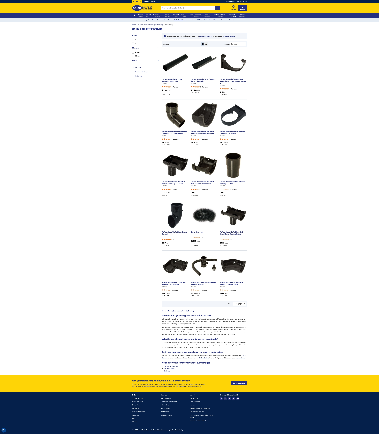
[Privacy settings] (3, 430)
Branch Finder (136, 405)
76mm (137, 56)
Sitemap (134, 422)
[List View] (206, 44)
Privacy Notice (170, 430)
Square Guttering (169, 369)
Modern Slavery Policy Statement (200, 408)
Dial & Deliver (165, 411)
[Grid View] (202, 44)
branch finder (240, 358)
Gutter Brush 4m (197, 232)
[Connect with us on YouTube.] (237, 398)
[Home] (134, 15)
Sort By (227, 44)
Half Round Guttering (171, 366)
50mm (137, 53)
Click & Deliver (165, 408)
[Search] (217, 8)
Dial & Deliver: (152, 20)
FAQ (133, 418)
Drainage (167, 371)
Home (134, 24)
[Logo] (142, 8)
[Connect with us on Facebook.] (221, 398)
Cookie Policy (179, 430)
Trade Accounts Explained (169, 401)
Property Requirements (197, 411)
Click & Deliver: (204, 20)
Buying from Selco (137, 401)
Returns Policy (136, 408)
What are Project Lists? (138, 411)
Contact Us (135, 415)
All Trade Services (166, 415)
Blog (153, 1)
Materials (137, 1)
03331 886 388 (178, 20)
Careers (146, 1)
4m (136, 43)
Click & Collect (204, 358)
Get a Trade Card (242, 1)
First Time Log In (230, 1)
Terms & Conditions (159, 430)
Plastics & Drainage (150, 24)
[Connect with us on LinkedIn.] (233, 398)
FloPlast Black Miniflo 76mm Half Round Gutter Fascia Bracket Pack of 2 (233, 81)
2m (136, 40)
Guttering (160, 24)
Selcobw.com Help (137, 398)
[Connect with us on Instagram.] (225, 398)
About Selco (194, 398)
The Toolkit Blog (195, 401)
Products (140, 24)
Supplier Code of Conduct (198, 421)
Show (230, 304)
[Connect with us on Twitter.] (229, 398)
